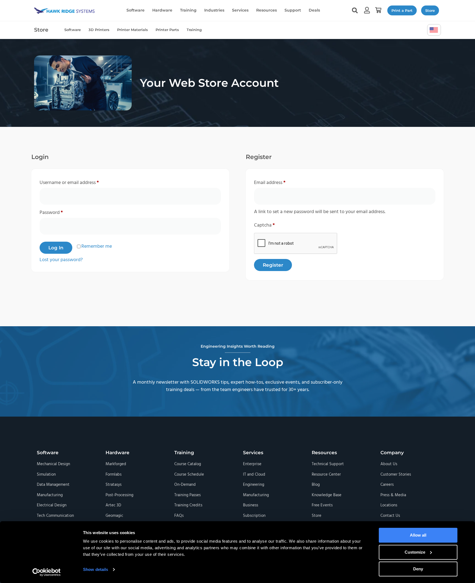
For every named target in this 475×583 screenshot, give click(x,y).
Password (60, 212)
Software (135, 10)
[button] (378, 10)
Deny (418, 569)
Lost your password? (61, 260)
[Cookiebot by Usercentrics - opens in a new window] (47, 572)
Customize (415, 552)
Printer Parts (167, 29)
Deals (314, 10)
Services (240, 10)
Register (273, 265)
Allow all (418, 535)
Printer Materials (132, 29)
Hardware (162, 10)
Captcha (264, 225)
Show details (95, 569)
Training (188, 10)
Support (293, 10)
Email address (279, 182)
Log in (55, 247)
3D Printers (99, 29)
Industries (214, 10)
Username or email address (78, 182)
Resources (266, 10)
